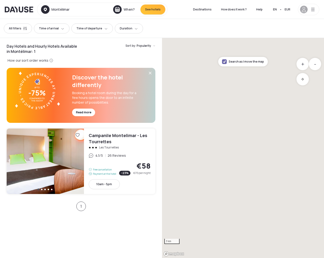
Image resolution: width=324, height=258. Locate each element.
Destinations (202, 9)
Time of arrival (49, 28)
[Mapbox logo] (173, 254)
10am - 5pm (104, 184)
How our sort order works (28, 60)
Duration (126, 28)
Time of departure (89, 28)
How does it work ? (234, 9)
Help (259, 9)
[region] (243, 148)
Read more (83, 112)
